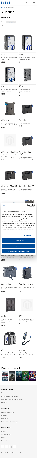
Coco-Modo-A (6, 284)
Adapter (8, 27)
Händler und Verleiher (7, 412)
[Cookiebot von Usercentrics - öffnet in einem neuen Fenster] (27, 205)
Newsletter (4, 441)
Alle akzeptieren (18, 240)
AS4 (2, 350)
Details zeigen (27, 235)
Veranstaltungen (6, 434)
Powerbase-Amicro (26, 284)
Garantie (4, 402)
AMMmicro (23, 120)
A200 (21, 55)
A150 (3, 55)
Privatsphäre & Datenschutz (9, 396)
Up (32, 455)
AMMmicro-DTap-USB (9, 186)
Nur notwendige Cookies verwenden (18, 251)
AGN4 (3, 316)
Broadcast (10, 22)
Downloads (4, 418)
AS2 (20, 316)
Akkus (3, 27)
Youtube (10, 446)
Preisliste (4, 415)
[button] (27, 3)
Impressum (4, 393)
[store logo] (6, 3)
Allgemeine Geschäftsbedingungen (12, 399)
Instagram (6, 446)
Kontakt (3, 431)
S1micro (22, 350)
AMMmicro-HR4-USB (26, 186)
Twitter (14, 446)
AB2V (21, 86)
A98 (2, 86)
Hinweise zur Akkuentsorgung (10, 422)
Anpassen (17, 246)
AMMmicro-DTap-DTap (9, 152)
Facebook (2, 446)
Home (3, 7)
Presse (3, 437)
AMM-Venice (6, 120)
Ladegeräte (14, 27)
